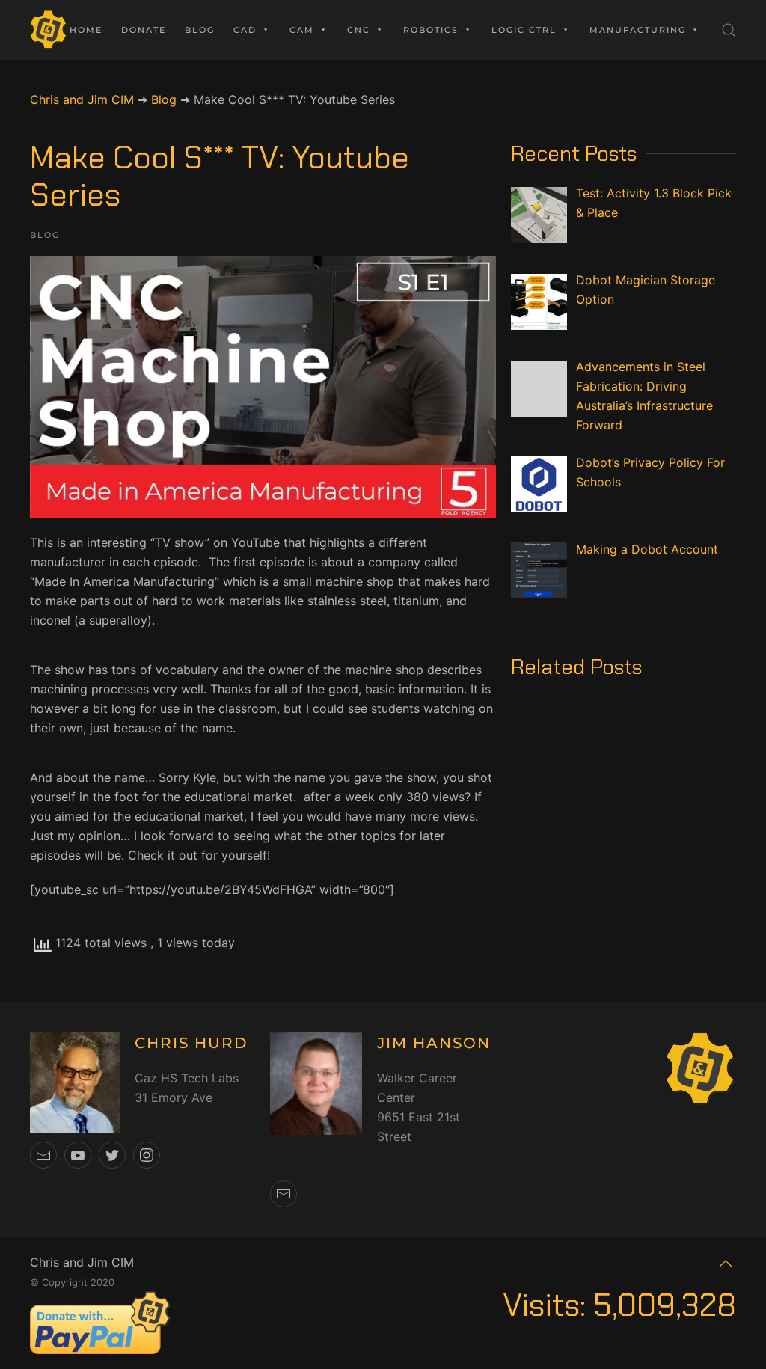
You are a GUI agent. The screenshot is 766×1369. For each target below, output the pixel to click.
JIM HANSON (434, 1043)
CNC (358, 30)
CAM (301, 30)
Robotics (431, 30)
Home (86, 30)
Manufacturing (637, 30)
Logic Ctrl (524, 30)
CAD (245, 30)
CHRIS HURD (191, 1043)
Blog (200, 30)
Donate (143, 30)
